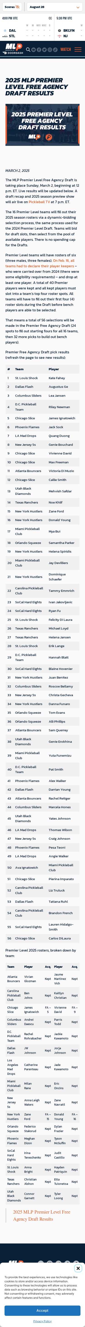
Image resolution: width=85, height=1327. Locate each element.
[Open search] (28, 49)
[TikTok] (55, 49)
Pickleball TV (39, 202)
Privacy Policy (42, 1321)
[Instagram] (50, 49)
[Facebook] (39, 49)
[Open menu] (78, 49)
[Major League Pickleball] (12, 48)
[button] (78, 1268)
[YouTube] (33, 49)
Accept (42, 1310)
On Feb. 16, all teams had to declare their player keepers (39, 263)
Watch (66, 49)
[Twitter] (44, 49)
